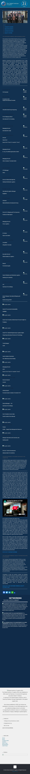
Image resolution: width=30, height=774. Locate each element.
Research (4, 741)
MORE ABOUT (10, 552)
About (3, 737)
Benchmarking (5, 744)
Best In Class (4, 743)
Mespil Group (15, 771)
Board (3, 739)
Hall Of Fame (4, 745)
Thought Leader (5, 740)
